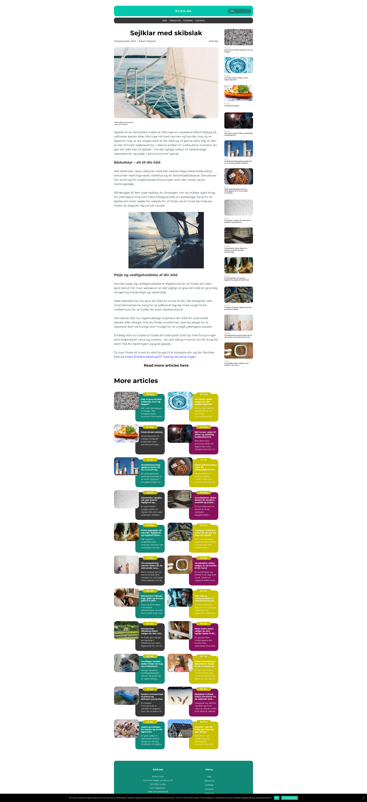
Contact (200, 20)
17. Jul (150, 459)
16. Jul (204, 459)
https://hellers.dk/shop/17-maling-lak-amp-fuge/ (160, 356)
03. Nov (203, 722)
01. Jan (150, 722)
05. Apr (203, 590)
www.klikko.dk (160, 791)
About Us (175, 20)
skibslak (213, 41)
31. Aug (150, 394)
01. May (150, 558)
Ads (164, 20)
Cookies (188, 20)
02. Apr (150, 623)
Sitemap (209, 793)
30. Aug (204, 394)
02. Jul (150, 492)
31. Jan (150, 689)
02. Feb (203, 656)
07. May (204, 492)
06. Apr (150, 590)
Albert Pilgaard (147, 41)
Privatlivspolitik (289, 798)
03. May (204, 525)
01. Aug (150, 427)
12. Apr (203, 558)
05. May (150, 525)
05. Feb (150, 656)
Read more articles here (166, 365)
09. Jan (203, 689)
